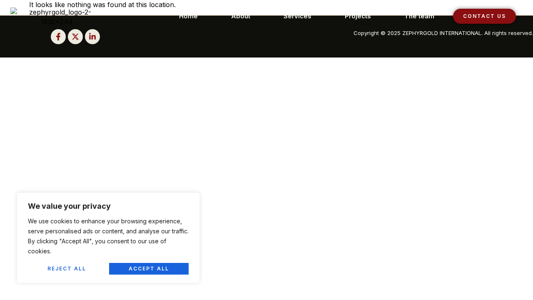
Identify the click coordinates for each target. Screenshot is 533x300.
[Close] (191, 200)
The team (419, 16)
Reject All (66, 268)
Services (297, 16)
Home (188, 16)
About (240, 16)
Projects (358, 16)
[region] (108, 237)
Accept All (149, 268)
